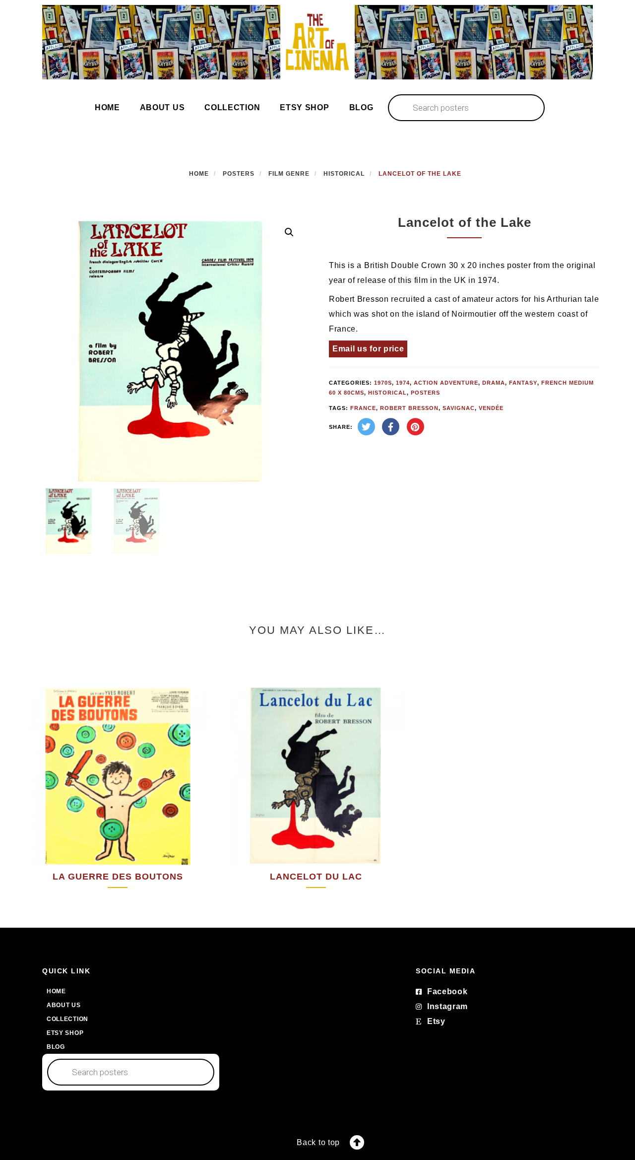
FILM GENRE (289, 173)
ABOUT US (162, 107)
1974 (403, 383)
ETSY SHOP (304, 107)
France (363, 408)
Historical (344, 173)
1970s (383, 383)
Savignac (459, 408)
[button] (289, 232)
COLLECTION (232, 107)
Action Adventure (446, 383)
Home (199, 173)
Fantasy (523, 383)
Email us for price (368, 348)
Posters (238, 173)
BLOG (361, 107)
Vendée (491, 408)
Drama (493, 383)
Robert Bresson (409, 408)
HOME (107, 107)
